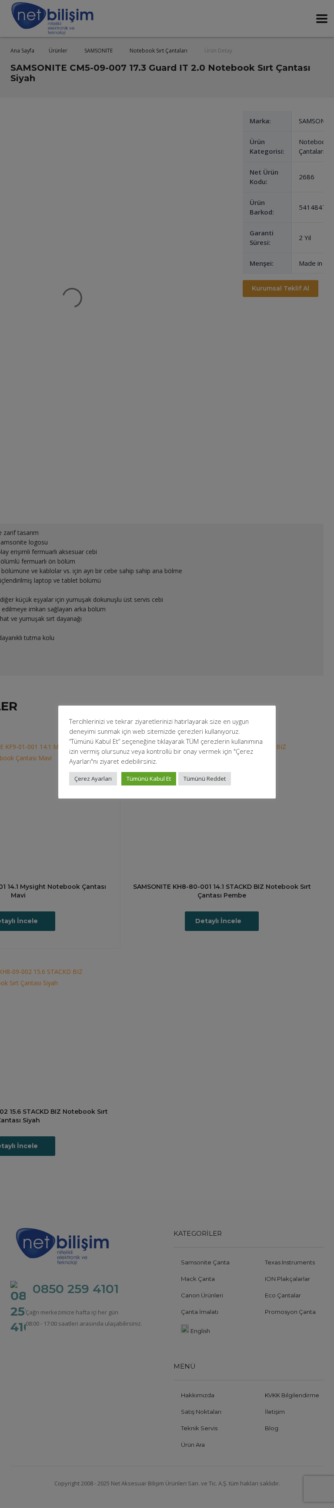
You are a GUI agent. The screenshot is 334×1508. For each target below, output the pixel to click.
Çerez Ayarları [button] (93, 778)
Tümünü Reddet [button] (205, 778)
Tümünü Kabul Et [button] (149, 778)
